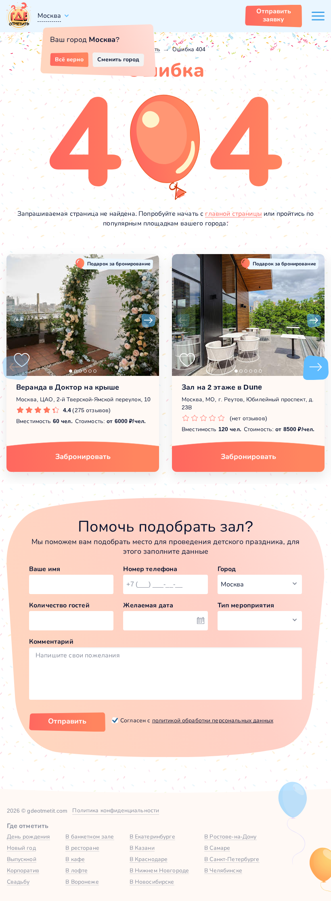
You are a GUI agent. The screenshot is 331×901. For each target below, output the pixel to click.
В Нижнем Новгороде (159, 870)
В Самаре (217, 848)
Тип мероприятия (246, 605)
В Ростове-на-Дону (230, 836)
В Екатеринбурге (152, 836)
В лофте (76, 870)
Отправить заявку (273, 15)
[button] (17, 320)
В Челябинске (223, 870)
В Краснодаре (149, 859)
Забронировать (83, 457)
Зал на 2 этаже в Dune (222, 387)
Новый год (21, 848)
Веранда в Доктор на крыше (67, 387)
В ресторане (82, 848)
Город (227, 568)
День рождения (28, 836)
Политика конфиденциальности (115, 810)
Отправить (67, 721)
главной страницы (233, 213)
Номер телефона (150, 568)
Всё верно (69, 59)
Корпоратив (23, 870)
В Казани (142, 848)
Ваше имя (44, 568)
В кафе (75, 859)
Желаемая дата (148, 605)
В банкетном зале (89, 836)
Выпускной (21, 859)
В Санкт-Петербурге (232, 859)
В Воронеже (81, 881)
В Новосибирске (152, 881)
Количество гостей (59, 605)
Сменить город (118, 59)
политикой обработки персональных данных (212, 720)
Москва (49, 15)
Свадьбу (18, 881)
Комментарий (51, 641)
